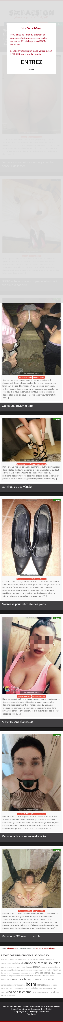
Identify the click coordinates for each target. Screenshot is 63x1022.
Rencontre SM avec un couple (21, 936)
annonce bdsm (21, 979)
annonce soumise (25, 988)
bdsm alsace (12, 973)
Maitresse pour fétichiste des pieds (24, 604)
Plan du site (31, 1014)
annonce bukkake (37, 975)
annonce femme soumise (42, 963)
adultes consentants (29, 970)
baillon (3, 973)
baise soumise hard (9, 959)
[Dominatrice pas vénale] (31, 440)
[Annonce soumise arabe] (31, 656)
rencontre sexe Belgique (45, 948)
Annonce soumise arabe (17, 721)
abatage (17, 970)
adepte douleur (25, 967)
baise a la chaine (20, 992)
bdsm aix (41, 984)
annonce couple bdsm (46, 959)
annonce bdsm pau (44, 973)
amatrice (5, 985)
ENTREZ (31, 62)
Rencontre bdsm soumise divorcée (24, 836)
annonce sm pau (8, 963)
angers (12, 976)
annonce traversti (47, 967)
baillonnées (13, 988)
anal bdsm (43, 970)
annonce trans (51, 985)
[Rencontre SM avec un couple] (31, 879)
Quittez (31, 69)
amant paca (49, 992)
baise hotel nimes (40, 988)
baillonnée (11, 995)
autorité (4, 992)
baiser (36, 966)
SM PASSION (9, 1006)
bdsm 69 (57, 970)
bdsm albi (19, 963)
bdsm (31, 984)
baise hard (37, 979)
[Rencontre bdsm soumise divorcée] (31, 773)
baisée (50, 970)
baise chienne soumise (27, 959)
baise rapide (9, 970)
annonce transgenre (25, 973)
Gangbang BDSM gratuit (17, 405)
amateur (5, 988)
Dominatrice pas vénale (16, 486)
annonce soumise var (10, 967)
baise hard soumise (17, 985)
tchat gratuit (12, 948)
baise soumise (38, 992)
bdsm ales (49, 979)
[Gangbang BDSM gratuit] (31, 337)
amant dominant (22, 976)
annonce (52, 988)
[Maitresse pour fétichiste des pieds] (31, 538)
